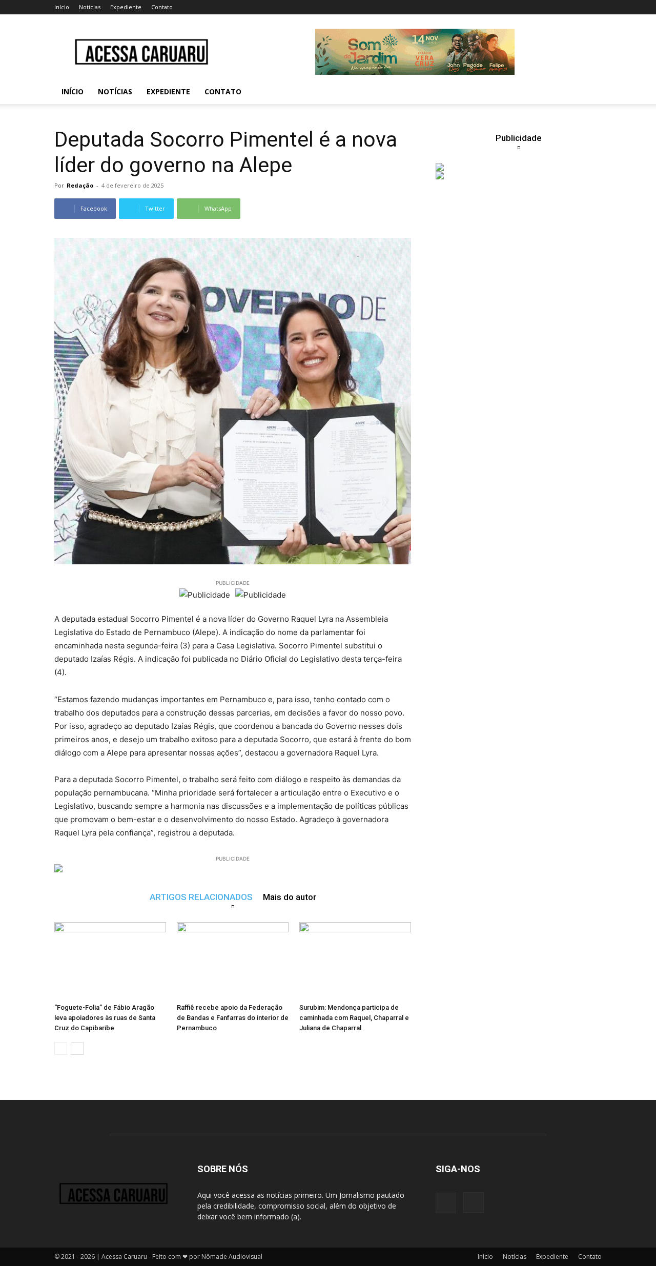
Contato (162, 7)
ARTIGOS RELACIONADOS (201, 897)
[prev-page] (60, 1048)
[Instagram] (473, 1202)
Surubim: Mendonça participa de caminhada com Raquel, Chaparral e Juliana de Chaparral (354, 1018)
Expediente (125, 7)
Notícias (89, 7)
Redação (80, 185)
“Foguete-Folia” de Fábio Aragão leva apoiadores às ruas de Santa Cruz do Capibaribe (104, 1018)
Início (61, 7)
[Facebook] (446, 1203)
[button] (589, 92)
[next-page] (77, 1048)
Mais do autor (289, 897)
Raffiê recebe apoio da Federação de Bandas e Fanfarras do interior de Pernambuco (233, 1018)
